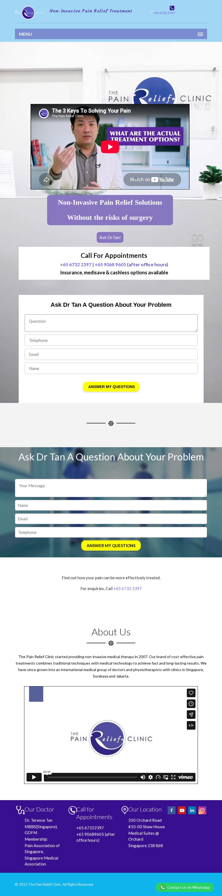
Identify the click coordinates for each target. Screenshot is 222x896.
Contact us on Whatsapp (188, 887)
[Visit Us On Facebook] (172, 813)
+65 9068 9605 (110, 264)
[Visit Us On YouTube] (182, 813)
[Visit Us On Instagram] (202, 813)
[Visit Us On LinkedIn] (192, 813)
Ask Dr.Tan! (110, 237)
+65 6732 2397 (164, 13)
